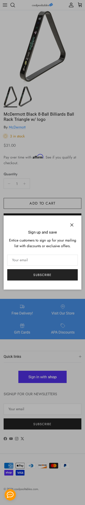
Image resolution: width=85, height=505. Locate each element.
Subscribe (42, 275)
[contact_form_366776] (10, 494)
